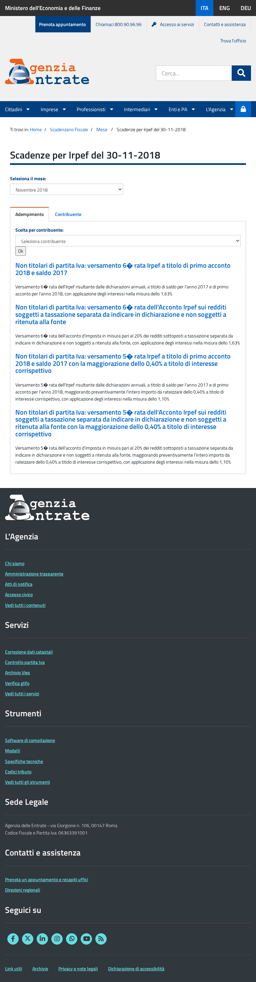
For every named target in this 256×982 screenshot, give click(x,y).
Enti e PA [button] (178, 109)
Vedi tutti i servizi (22, 693)
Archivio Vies (17, 672)
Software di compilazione (30, 740)
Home (36, 129)
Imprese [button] (50, 109)
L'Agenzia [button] (216, 109)
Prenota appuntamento (62, 24)
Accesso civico (19, 594)
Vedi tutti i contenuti (25, 604)
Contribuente (68, 214)
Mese (101, 129)
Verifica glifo (17, 683)
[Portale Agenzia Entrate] (47, 72)
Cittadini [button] (14, 109)
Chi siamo (14, 563)
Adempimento (29, 214)
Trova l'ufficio (233, 40)
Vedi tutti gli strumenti (27, 781)
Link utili (13, 968)
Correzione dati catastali (29, 651)
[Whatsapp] (71, 939)
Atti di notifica (18, 583)
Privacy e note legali (78, 968)
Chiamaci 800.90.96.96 (119, 24)
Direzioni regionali (22, 889)
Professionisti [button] (91, 109)
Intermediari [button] (137, 109)
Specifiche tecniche (24, 761)
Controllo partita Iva (25, 662)
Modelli (12, 750)
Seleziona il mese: (28, 178)
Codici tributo (18, 771)
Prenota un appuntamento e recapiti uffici (46, 879)
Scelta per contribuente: (39, 229)
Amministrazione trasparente (34, 573)
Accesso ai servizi (177, 24)
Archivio (40, 968)
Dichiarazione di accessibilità (136, 968)
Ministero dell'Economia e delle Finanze (53, 8)
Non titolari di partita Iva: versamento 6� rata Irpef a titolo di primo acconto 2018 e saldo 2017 (123, 269)
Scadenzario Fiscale (69, 129)
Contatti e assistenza (225, 24)
